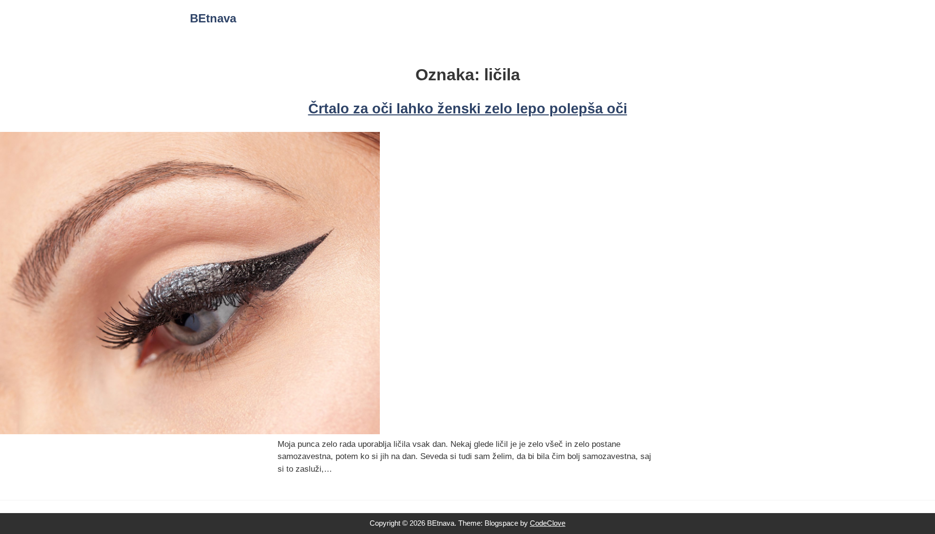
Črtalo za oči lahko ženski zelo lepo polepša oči (467, 108)
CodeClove (547, 523)
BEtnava (213, 18)
